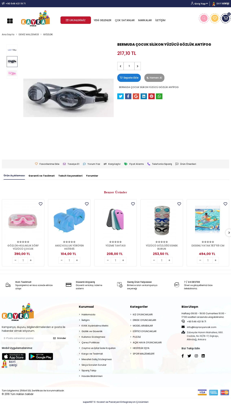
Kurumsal (86, 307)
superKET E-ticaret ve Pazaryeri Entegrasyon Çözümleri (115, 402)
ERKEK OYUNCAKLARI (144, 320)
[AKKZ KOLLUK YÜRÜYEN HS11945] (69, 220)
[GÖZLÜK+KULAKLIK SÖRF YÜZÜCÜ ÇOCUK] (23, 220)
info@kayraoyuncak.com (201, 327)
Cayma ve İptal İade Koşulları (99, 348)
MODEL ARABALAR (143, 325)
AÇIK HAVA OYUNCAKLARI (147, 342)
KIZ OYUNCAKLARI (143, 314)
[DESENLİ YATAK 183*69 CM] (208, 220)
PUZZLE (137, 337)
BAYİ (222, 3)
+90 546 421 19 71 (196, 321)
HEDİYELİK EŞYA (141, 348)
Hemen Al (156, 78)
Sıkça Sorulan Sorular (94, 365)
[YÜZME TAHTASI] (115, 220)
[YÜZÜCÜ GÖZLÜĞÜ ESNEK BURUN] (161, 220)
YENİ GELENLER (102, 20)
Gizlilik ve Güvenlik (92, 331)
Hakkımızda (88, 314)
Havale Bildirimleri (92, 376)
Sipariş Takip (89, 370)
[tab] (14, 176)
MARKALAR (145, 20)
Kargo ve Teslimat (92, 353)
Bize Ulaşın (190, 307)
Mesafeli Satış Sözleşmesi (97, 359)
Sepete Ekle (130, 78)
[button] (201, 3)
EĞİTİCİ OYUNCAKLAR (144, 331)
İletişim (86, 320)
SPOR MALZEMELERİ (143, 353)
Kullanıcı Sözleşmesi (93, 337)
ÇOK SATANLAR (125, 20)
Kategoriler (139, 307)
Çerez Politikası (90, 342)
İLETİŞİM (160, 20)
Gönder (61, 338)
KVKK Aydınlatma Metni (95, 325)
